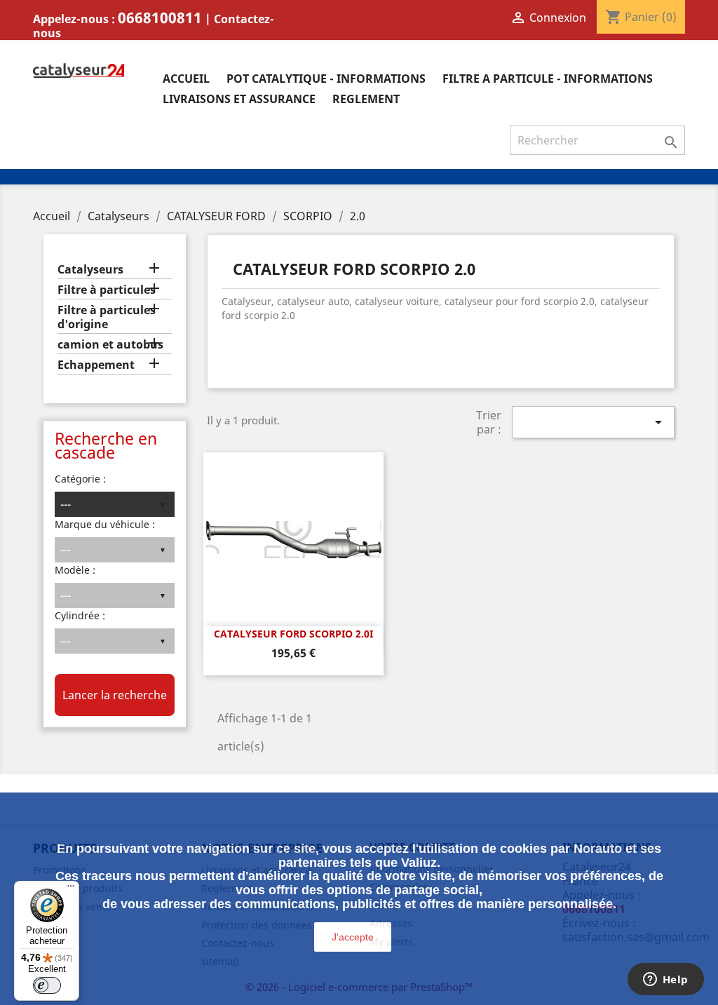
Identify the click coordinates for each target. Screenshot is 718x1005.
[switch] (47, 985)
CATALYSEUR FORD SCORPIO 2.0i (293, 633)
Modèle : (75, 569)
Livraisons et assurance (239, 99)
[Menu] (70, 889)
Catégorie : (80, 478)
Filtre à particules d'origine (106, 317)
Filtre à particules (106, 290)
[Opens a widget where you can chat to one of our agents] (665, 980)
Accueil (186, 78)
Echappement (96, 365)
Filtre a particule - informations (547, 78)
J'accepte (353, 937)
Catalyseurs (90, 269)
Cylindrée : (80, 615)
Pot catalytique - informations (326, 78)
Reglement (366, 99)
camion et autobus (110, 344)
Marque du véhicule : (105, 524)
